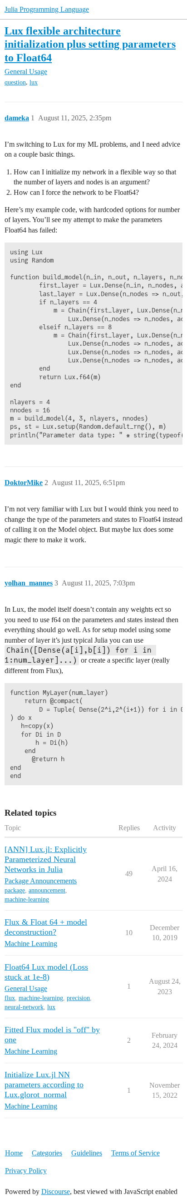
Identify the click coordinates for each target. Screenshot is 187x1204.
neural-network (24, 1007)
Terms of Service (135, 1153)
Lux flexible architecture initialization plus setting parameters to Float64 (90, 44)
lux (34, 82)
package (15, 890)
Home (14, 1153)
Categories (47, 1153)
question (15, 82)
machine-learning (27, 899)
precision (78, 998)
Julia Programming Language (47, 9)
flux (10, 998)
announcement (47, 890)
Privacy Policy (26, 1170)
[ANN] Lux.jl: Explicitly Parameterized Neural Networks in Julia (46, 859)
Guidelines (86, 1153)
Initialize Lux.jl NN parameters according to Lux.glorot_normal (44, 1084)
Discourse (55, 1191)
